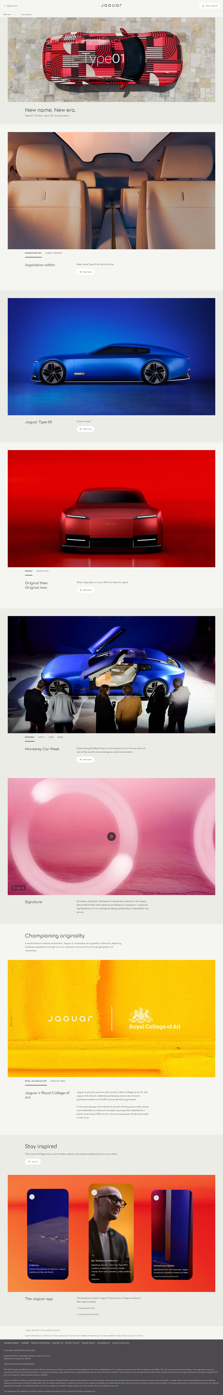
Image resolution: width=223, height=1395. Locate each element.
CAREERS (25, 1343)
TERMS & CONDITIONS (40, 1343)
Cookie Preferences (120, 1343)
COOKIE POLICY (88, 1343)
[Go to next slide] (210, 836)
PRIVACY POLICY (72, 1343)
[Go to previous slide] (12, 836)
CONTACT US (57, 1343)
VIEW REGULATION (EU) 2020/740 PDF (19, 1364)
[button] (9, 14)
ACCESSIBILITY (103, 1343)
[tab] (34, 253)
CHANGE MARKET (11, 1343)
